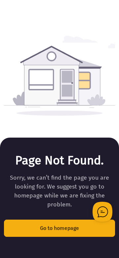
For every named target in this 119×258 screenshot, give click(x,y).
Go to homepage (59, 228)
